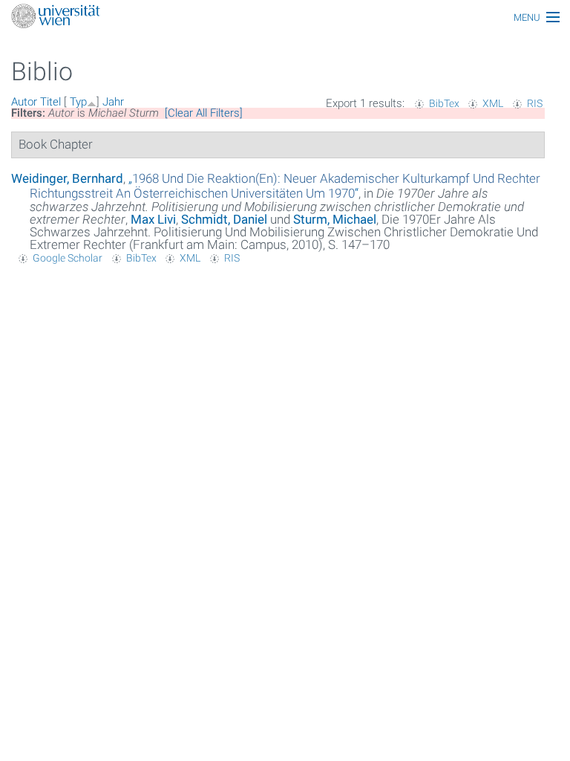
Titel (50, 102)
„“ (285, 186)
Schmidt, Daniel (224, 219)
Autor (24, 102)
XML (492, 103)
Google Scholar (67, 258)
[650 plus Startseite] (285, 17)
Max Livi (153, 219)
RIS (535, 103)
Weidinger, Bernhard (67, 178)
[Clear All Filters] (204, 113)
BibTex (444, 103)
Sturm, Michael (334, 219)
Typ (78, 102)
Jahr (113, 102)
